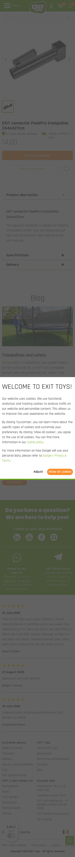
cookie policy (35, 442)
